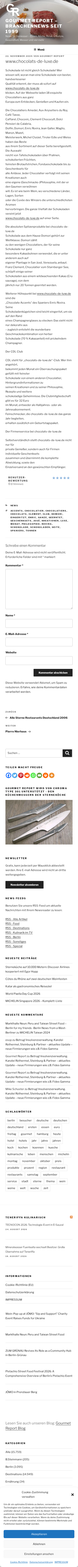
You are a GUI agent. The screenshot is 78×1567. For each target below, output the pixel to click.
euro (57, 1127)
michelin (63, 1154)
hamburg (42, 1134)
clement (35, 514)
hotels (23, 1140)
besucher (26, 1120)
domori (57, 514)
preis (58, 1161)
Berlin (9, 1466)
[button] (72, 1494)
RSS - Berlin (13, 937)
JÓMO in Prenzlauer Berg (21, 1392)
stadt (25, 1181)
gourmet (26, 1134)
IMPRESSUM (61, 1562)
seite (56, 527)
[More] (51, 775)
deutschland (15, 1127)
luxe (64, 520)
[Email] (39, 775)
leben (31, 1154)
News (14, 505)
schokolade (20, 527)
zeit (46, 1188)
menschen (46, 1154)
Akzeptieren (39, 1534)
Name (10, 615)
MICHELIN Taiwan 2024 (35, 1032)
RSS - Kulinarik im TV (19, 932)
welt (23, 1188)
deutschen (60, 1120)
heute (57, 1134)
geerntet (56, 517)
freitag (11, 1134)
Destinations (13, 1474)
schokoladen (40, 527)
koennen (38, 1147)
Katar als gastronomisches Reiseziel (28, 986)
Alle (8, 1452)
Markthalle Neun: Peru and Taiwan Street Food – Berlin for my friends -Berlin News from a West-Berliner (35, 1028)
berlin (11, 1120)
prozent (29, 1167)
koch (10, 1147)
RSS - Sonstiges (15, 941)
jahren (57, 1140)
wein (62, 1181)
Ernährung (12, 1481)
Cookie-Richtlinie (19, 1562)
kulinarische (15, 1154)
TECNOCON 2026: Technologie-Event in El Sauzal (34, 1224)
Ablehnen (39, 1544)
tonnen (31, 530)
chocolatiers (56, 511)
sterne (37, 1181)
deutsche (42, 1120)
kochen (23, 1147)
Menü (41, 49)
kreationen (50, 520)
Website (11, 652)
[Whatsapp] (33, 775)
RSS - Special (13, 946)
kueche (53, 1147)
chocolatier (34, 511)
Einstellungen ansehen (39, 1554)
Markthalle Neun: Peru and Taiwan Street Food (34, 1334)
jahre (44, 1140)
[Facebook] (8, 775)
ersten (32, 1127)
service (12, 1181)
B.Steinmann (13, 1459)
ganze (42, 517)
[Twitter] (14, 775)
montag (12, 1161)
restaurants (14, 1174)
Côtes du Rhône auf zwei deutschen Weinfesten (36, 979)
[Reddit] (27, 775)
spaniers (17, 530)
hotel (10, 1140)
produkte (13, 1167)
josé (36, 520)
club (46, 514)
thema (50, 1181)
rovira (47, 524)
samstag (32, 1174)
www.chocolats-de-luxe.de (22, 88)
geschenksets (21, 520)
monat (15, 524)
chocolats (19, 514)
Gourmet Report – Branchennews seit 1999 (33, 26)
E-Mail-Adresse (16, 634)
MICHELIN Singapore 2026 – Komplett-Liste (33, 1001)
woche (34, 1188)
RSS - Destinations (17, 928)
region (43, 1167)
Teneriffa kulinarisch (25, 1217)
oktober (45, 1161)
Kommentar (14, 565)
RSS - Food (12, 923)
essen (45, 1127)
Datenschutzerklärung (41, 1562)
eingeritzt (19, 517)
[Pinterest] (21, 775)
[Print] (45, 775)
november (28, 1161)
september (50, 1174)
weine (11, 1188)
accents (17, 511)
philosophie (31, 524)
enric (32, 517)
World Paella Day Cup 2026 (22, 993)
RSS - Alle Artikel (16, 919)
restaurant (58, 1167)
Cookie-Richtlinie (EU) (19, 1285)
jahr (34, 1140)
